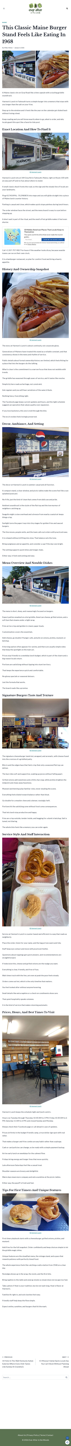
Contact (50, 1435)
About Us (22, 1435)
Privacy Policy (33, 1435)
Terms (42, 1435)
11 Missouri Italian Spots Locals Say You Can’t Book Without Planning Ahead (54, 1362)
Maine (4, 22)
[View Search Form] (67, 8)
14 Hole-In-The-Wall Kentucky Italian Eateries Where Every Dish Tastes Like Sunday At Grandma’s (17, 1362)
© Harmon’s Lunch (35, 172)
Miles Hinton (8, 48)
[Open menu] (4, 8)
